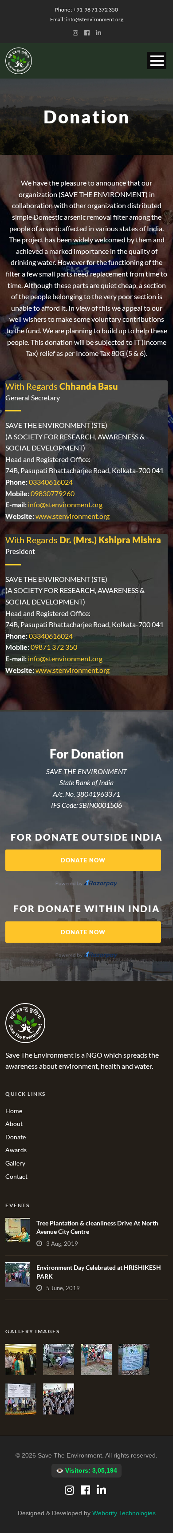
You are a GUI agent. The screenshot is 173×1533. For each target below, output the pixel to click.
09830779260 (53, 493)
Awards (16, 1150)
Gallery (15, 1163)
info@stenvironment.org (94, 19)
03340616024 (51, 482)
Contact (16, 1176)
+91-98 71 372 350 (95, 9)
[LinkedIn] (99, 32)
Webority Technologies (124, 1513)
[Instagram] (77, 32)
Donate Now (83, 860)
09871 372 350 (54, 647)
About (14, 1123)
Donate (15, 1137)
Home (13, 1110)
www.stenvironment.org (72, 516)
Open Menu (156, 60)
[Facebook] (88, 32)
